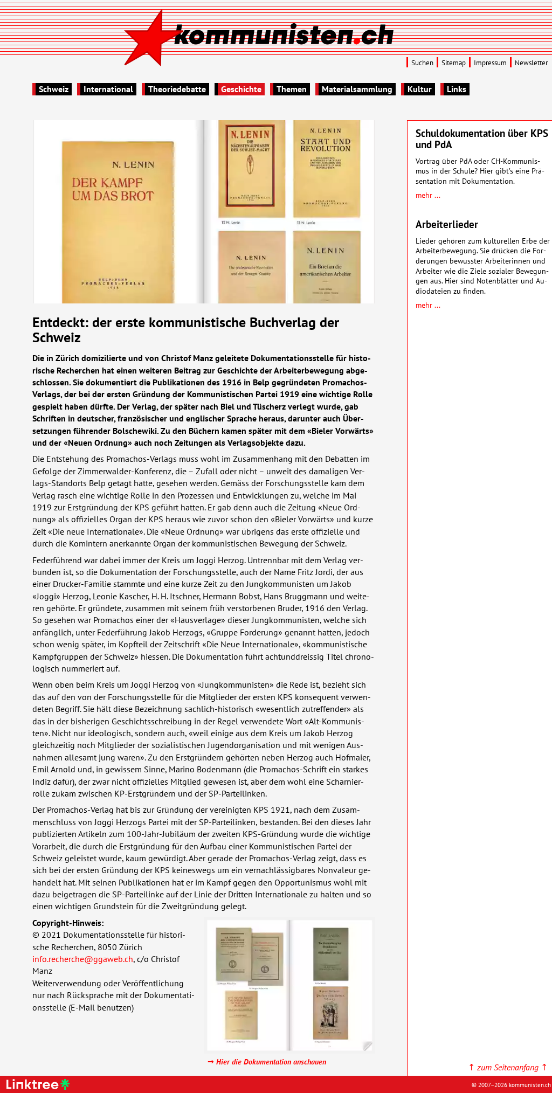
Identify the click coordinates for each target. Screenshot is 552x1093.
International (108, 89)
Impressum (490, 62)
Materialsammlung (357, 89)
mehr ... (428, 195)
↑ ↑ (508, 1067)
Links (456, 89)
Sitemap (453, 62)
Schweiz (53, 89)
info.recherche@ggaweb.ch (82, 958)
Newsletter (531, 62)
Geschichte (241, 89)
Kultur (420, 89)
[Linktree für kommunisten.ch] (39, 1086)
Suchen (422, 62)
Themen (292, 89)
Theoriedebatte (177, 89)
